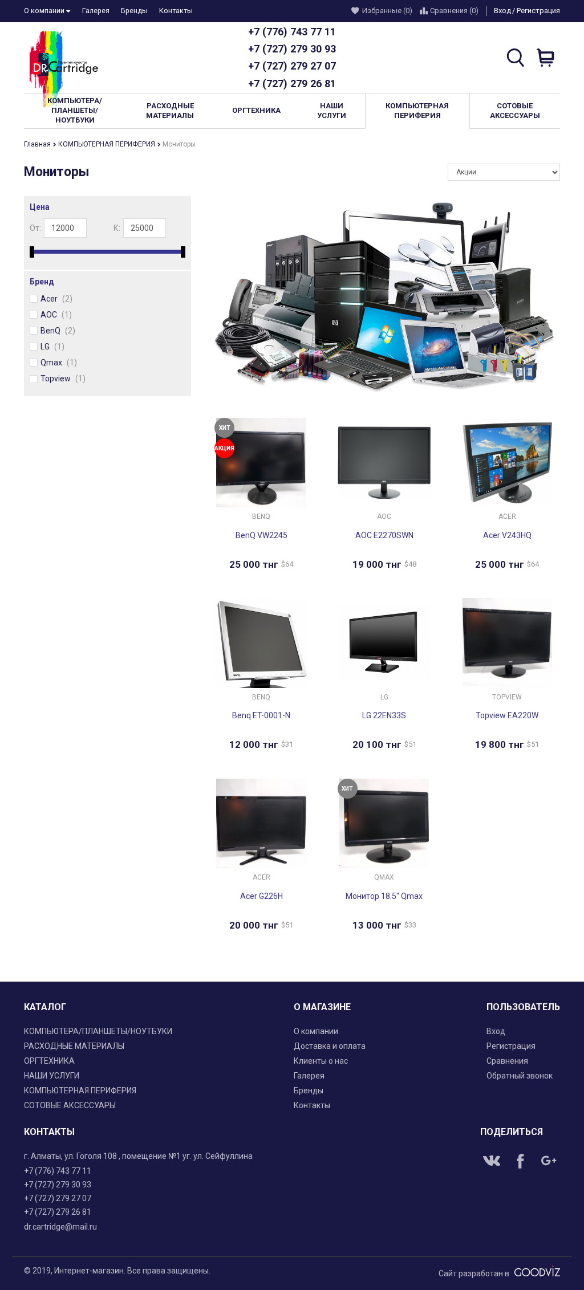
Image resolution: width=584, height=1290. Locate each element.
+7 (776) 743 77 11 (292, 32)
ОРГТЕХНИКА (49, 1060)
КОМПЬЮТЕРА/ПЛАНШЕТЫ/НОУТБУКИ (98, 1031)
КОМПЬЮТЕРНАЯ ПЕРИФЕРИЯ (107, 144)
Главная (38, 144)
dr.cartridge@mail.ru (60, 1226)
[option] (384, 297)
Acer (56, 298)
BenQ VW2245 (261, 535)
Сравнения (507, 1060)
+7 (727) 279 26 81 (292, 83)
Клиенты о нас (321, 1060)
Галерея (96, 10)
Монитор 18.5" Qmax (384, 896)
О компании (45, 10)
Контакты (176, 10)
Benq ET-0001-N (261, 715)
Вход (502, 10)
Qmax (58, 362)
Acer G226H (261, 896)
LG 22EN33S (384, 715)
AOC (56, 314)
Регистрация (538, 10)
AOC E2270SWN (384, 535)
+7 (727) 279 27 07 (292, 66)
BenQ (57, 330)
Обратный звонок (519, 1075)
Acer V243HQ (507, 535)
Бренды (134, 10)
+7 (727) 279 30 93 (292, 49)
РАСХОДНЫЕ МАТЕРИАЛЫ (74, 1046)
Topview (63, 378)
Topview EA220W (507, 715)
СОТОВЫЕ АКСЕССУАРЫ (70, 1105)
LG (52, 346)
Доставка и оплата (330, 1046)
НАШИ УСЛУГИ (51, 1075)
